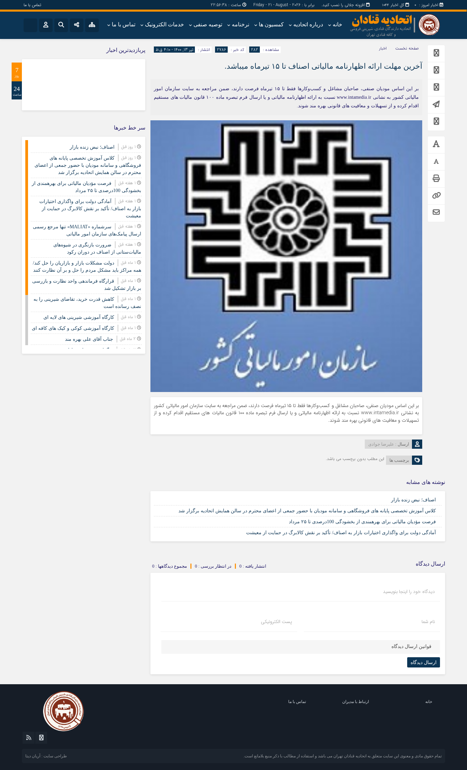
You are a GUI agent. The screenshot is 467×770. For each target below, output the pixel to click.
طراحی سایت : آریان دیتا (46, 756)
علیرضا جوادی (381, 444)
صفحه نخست (407, 48)
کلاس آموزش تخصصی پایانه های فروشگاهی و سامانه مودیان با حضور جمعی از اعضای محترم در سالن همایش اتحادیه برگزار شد (307, 510)
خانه (337, 24)
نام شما (428, 621)
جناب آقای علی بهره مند (89, 339)
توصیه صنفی (208, 24)
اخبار (383, 48)
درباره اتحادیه (308, 24)
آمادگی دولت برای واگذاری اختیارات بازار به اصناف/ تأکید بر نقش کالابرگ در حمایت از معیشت (341, 532)
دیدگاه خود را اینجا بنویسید (409, 591)
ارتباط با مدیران (355, 701)
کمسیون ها (271, 24)
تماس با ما (32, 5)
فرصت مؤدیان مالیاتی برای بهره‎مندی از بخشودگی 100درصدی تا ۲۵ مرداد (362, 521)
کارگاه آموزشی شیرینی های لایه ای (78, 317)
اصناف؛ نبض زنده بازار (413, 499)
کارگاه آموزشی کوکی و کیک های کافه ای (73, 328)
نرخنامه (240, 24)
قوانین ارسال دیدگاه (411, 646)
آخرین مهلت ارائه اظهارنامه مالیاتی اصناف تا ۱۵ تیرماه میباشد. (323, 66)
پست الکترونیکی (276, 621)
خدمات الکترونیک (164, 24)
